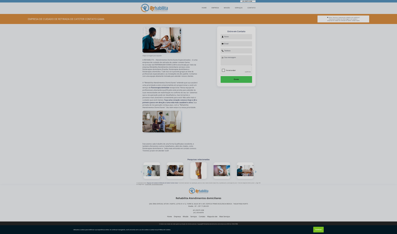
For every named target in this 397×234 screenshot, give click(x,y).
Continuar (318, 229)
